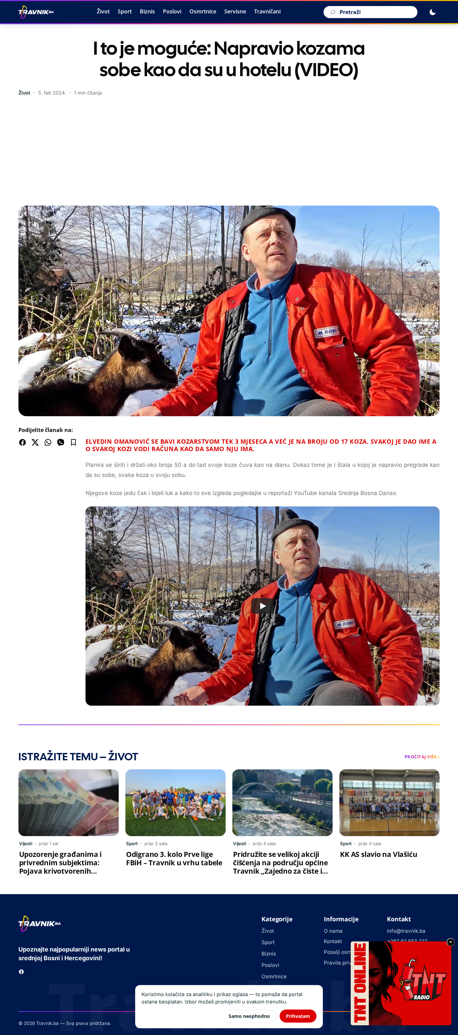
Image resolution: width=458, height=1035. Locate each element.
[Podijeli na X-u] (35, 442)
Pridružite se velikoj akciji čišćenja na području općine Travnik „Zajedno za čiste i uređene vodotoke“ (280, 867)
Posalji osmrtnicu (344, 952)
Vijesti (25, 843)
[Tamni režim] (432, 12)
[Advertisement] (229, 152)
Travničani (267, 11)
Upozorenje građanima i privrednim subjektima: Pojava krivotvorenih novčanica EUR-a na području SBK (60, 871)
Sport (125, 11)
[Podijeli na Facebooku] (22, 442)
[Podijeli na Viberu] (61, 442)
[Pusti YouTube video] (262, 606)
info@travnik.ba (406, 931)
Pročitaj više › (422, 757)
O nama (333, 931)
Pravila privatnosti (346, 963)
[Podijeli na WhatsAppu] (48, 442)
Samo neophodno (249, 1016)
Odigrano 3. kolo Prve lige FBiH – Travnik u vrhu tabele (174, 858)
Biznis (147, 11)
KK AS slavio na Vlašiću (378, 854)
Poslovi (172, 11)
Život (103, 11)
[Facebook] (21, 972)
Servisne (235, 11)
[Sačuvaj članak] (73, 442)
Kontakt (333, 941)
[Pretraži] (332, 12)
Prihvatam (298, 1016)
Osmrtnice (202, 11)
